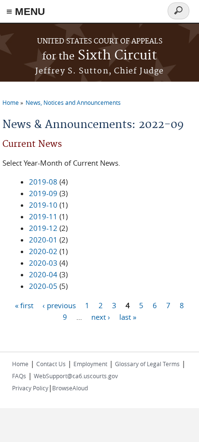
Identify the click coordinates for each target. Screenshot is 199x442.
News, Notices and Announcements (73, 102)
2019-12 (43, 228)
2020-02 (43, 251)
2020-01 (43, 239)
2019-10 (43, 205)
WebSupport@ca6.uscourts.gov (76, 376)
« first (24, 305)
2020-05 (43, 286)
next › (100, 316)
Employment (90, 364)
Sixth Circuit (99, 56)
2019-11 (43, 216)
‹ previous (59, 305)
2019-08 (43, 181)
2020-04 (43, 274)
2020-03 (43, 263)
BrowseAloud (70, 388)
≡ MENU (25, 11)
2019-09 (43, 193)
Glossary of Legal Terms (147, 364)
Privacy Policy (30, 388)
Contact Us (51, 364)
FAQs (19, 376)
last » (127, 316)
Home (10, 102)
